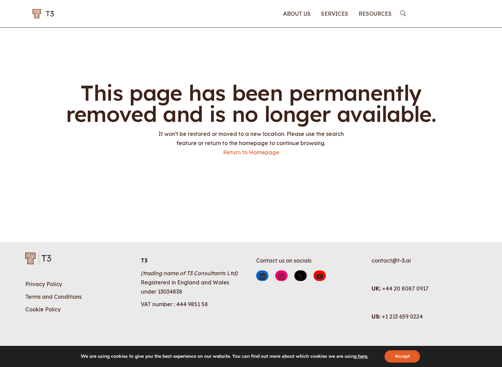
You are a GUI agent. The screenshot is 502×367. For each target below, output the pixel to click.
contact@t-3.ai (391, 260)
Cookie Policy (43, 309)
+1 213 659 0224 (402, 316)
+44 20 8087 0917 (405, 288)
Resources (375, 13)
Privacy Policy (43, 284)
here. (362, 356)
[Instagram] (281, 275)
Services (334, 13)
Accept (402, 356)
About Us (297, 13)
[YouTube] (319, 275)
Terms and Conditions (53, 296)
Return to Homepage (251, 152)
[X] (300, 275)
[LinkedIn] (262, 275)
